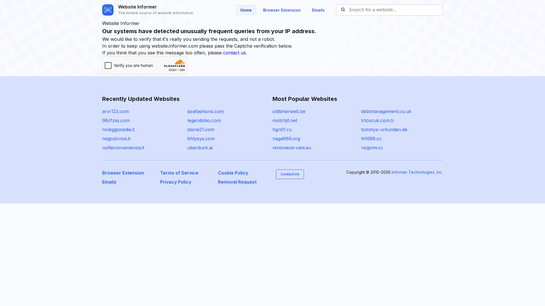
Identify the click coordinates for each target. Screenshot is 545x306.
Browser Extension (282, 10)
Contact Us (290, 174)
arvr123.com (115, 111)
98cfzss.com (116, 120)
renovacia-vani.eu (291, 147)
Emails (318, 10)
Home (246, 10)
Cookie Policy (233, 173)
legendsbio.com (204, 120)
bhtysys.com (201, 138)
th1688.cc (371, 138)
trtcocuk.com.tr (377, 120)
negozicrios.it (116, 138)
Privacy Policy (175, 182)
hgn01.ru (282, 129)
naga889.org (286, 138)
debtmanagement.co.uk (386, 111)
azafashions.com (205, 111)
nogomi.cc (372, 147)
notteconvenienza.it (123, 147)
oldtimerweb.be (288, 111)
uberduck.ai (200, 147)
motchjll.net (284, 120)
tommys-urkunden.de (384, 129)
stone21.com (200, 129)
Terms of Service (179, 173)
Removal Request (237, 182)
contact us (234, 53)
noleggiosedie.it (118, 129)
